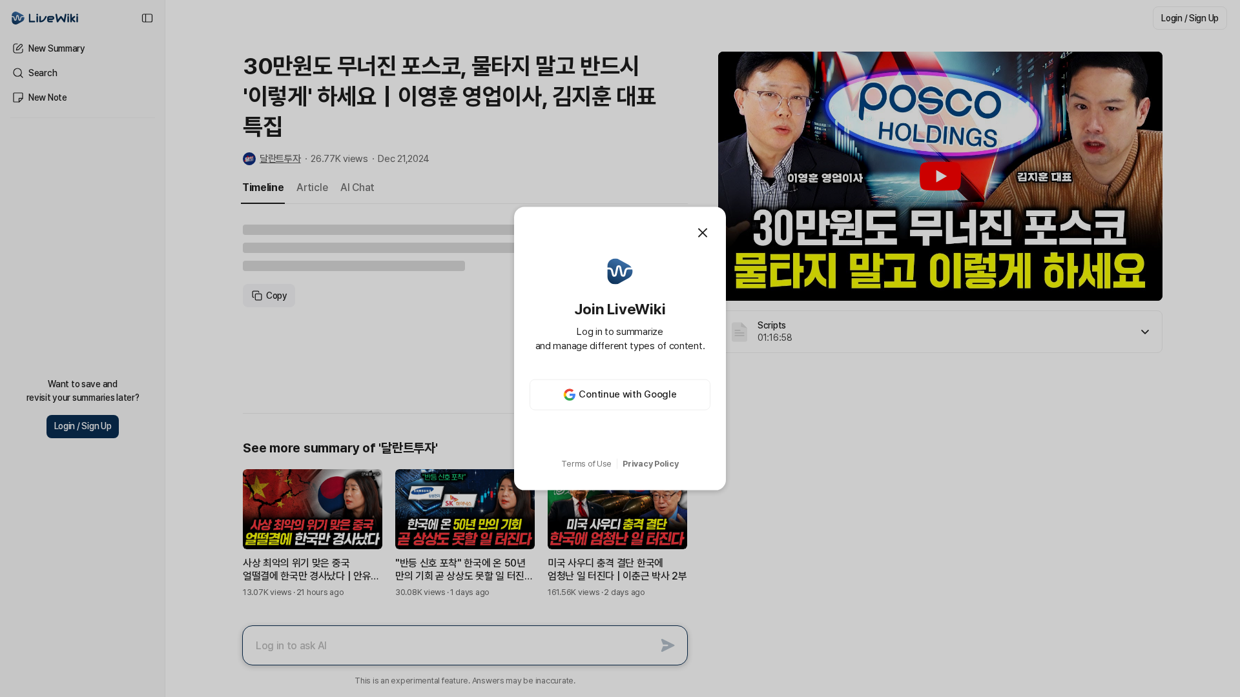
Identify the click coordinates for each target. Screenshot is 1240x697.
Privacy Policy (650, 464)
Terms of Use (586, 464)
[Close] (703, 233)
